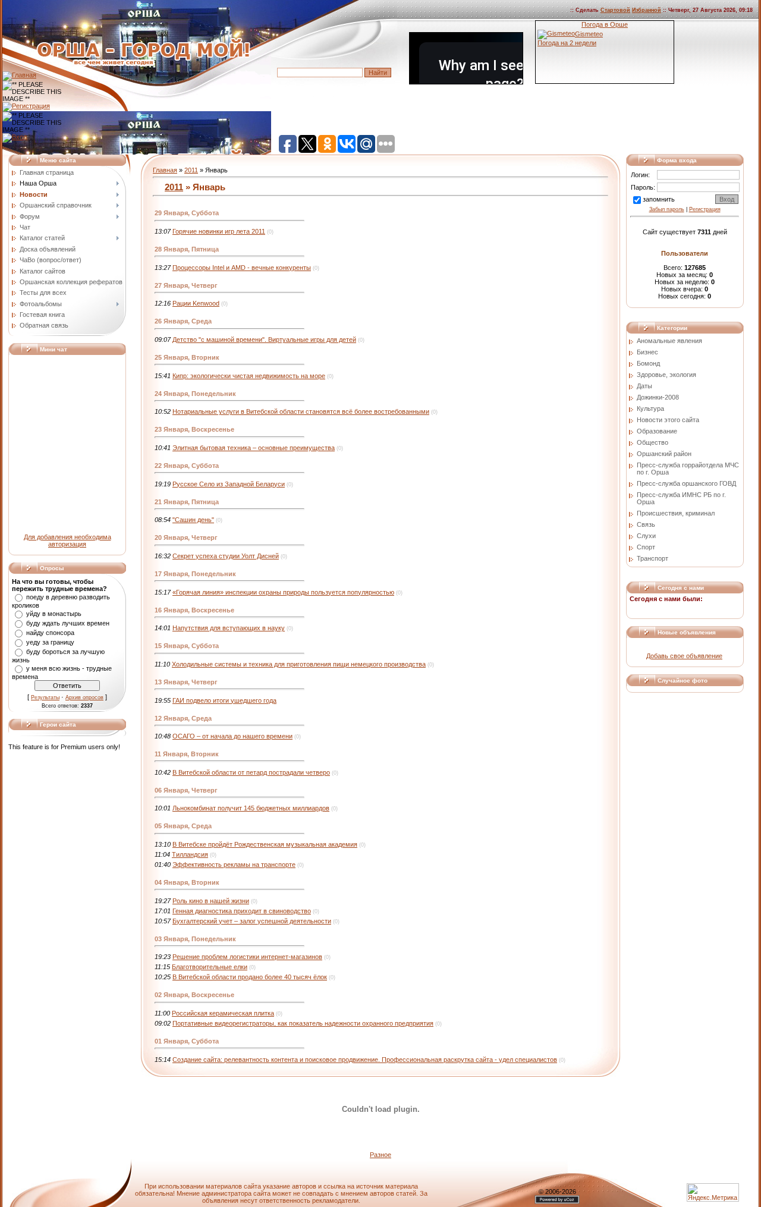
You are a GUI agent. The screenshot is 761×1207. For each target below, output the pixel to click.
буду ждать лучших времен (67, 623)
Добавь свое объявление (684, 655)
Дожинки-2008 (658, 397)
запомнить (659, 199)
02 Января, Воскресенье (194, 994)
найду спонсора (50, 632)
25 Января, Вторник (187, 357)
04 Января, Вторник (187, 882)
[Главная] (19, 74)
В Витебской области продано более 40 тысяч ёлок (249, 976)
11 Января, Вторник (187, 753)
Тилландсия (190, 854)
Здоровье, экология (666, 374)
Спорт (646, 547)
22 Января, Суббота (187, 465)
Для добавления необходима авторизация (67, 540)
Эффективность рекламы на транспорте (233, 864)
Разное (380, 1154)
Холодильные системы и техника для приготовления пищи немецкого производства (299, 664)
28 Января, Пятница (187, 249)
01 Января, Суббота (187, 1041)
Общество (652, 442)
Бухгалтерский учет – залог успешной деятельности (251, 921)
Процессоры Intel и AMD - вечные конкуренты (241, 267)
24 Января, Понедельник (195, 393)
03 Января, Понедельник (195, 938)
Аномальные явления (669, 340)
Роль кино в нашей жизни (210, 900)
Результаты (45, 697)
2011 (191, 170)
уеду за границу (50, 642)
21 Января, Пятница (187, 501)
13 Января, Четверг (186, 682)
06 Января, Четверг (186, 790)
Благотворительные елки (209, 966)
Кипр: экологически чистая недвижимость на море (248, 375)
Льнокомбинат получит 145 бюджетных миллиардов (250, 808)
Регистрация (705, 209)
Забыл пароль (666, 209)
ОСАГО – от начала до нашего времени (232, 736)
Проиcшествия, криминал (676, 513)
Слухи (646, 535)
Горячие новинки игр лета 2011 (218, 231)
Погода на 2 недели (566, 42)
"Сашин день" (193, 519)
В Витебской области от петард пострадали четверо (251, 772)
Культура (650, 408)
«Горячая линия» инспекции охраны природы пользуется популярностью (283, 592)
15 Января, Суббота (187, 645)
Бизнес (647, 352)
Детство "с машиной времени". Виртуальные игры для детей (264, 339)
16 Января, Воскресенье (194, 610)
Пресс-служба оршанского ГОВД (686, 483)
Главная (165, 170)
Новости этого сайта (668, 419)
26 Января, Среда (183, 321)
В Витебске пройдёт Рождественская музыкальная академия (264, 844)
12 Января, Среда (183, 718)
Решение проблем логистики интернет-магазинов (247, 956)
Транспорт (652, 558)
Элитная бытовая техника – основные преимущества (253, 447)
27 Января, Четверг (186, 285)
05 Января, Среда (183, 825)
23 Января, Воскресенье (194, 429)
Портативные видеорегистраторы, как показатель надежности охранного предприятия (302, 1023)
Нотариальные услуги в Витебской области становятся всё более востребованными (300, 411)
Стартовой (615, 10)
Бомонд (648, 363)
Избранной (646, 10)
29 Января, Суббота (187, 212)
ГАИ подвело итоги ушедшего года (224, 700)
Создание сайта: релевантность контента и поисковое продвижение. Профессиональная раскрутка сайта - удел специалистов (364, 1059)
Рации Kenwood (195, 303)
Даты (644, 385)
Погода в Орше (604, 24)
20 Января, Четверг (186, 537)
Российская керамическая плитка (223, 1013)
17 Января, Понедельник (195, 573)
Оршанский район (664, 453)
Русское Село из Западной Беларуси (228, 484)
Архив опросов (84, 697)
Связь (646, 524)
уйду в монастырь (53, 613)
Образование (657, 431)
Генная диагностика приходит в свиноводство (241, 910)
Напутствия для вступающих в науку (228, 627)
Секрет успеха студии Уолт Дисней (225, 556)
